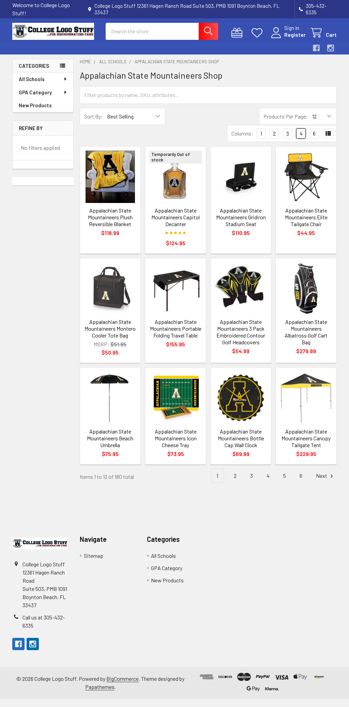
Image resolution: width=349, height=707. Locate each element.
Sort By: (93, 116)
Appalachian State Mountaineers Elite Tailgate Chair (306, 217)
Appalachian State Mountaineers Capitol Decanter (175, 217)
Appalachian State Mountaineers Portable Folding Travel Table (175, 328)
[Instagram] (330, 48)
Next (322, 475)
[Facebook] (316, 48)
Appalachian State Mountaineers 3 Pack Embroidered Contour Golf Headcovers (240, 331)
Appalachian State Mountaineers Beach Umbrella (110, 438)
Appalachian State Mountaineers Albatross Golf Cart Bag (306, 331)
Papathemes (100, 687)
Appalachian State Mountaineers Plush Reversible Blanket (110, 217)
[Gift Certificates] (238, 33)
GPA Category (35, 92)
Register (295, 34)
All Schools (32, 79)
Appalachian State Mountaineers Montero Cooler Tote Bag (110, 328)
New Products (35, 105)
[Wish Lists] (259, 33)
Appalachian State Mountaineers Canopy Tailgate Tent (306, 438)
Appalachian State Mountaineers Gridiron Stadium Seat (241, 217)
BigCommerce (122, 678)
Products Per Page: (285, 116)
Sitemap (93, 555)
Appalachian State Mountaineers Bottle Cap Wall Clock (241, 438)
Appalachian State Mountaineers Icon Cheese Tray (176, 438)
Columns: (242, 133)
